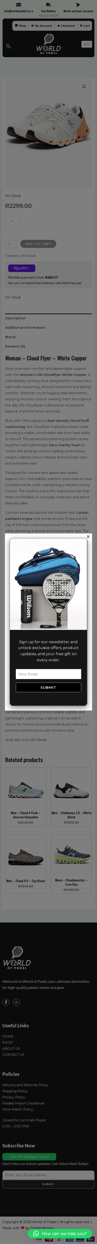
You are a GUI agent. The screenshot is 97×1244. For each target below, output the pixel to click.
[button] (60, 1233)
